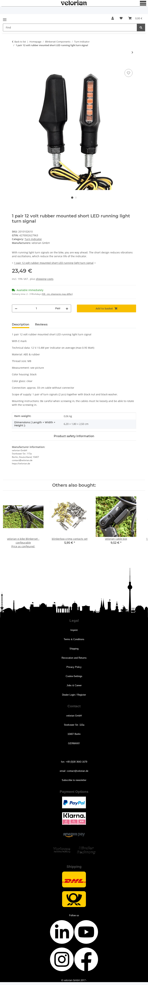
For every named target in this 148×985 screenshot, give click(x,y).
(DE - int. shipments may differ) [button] (57, 294)
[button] (112, 18)
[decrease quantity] (16, 308)
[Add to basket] (15, 64)
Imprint (74, 630)
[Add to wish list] (128, 73)
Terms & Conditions (74, 639)
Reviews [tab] (41, 324)
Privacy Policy (74, 667)
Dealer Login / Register (74, 694)
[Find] (141, 27)
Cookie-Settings (74, 676)
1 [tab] (72, 197)
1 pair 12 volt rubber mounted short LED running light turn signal (53, 263)
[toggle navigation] (4, 18)
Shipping (74, 648)
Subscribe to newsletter (74, 780)
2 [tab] (76, 197)
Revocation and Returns (74, 657)
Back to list (20, 41)
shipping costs (44, 279)
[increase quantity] (67, 308)
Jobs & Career (74, 685)
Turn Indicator (33, 239)
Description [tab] (20, 324)
